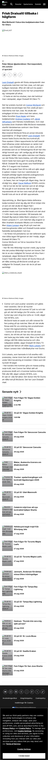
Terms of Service (13, 744)
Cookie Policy (25, 728)
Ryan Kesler (21, 116)
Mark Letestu (35, 345)
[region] (24, 734)
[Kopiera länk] (20, 75)
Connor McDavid (33, 105)
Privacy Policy (9, 728)
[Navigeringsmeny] (44, 4)
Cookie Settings (24, 731)
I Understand (24, 756)
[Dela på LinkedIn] (15, 75)
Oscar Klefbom (24, 183)
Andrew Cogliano (22, 119)
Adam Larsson (13, 225)
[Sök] (11, 4)
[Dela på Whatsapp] (4, 75)
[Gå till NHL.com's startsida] (5, 4)
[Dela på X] (9, 75)
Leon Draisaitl (8, 82)
